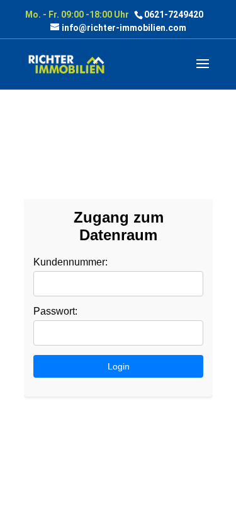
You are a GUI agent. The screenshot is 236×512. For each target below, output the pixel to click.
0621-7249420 (173, 14)
